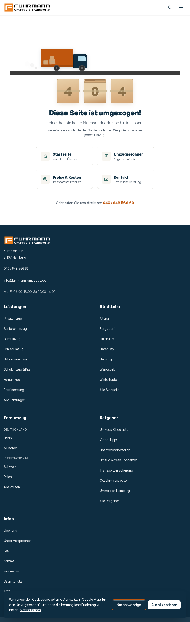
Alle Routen (12, 487)
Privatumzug (13, 318)
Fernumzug (12, 379)
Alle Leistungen (15, 400)
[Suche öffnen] (170, 7)
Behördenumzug (16, 359)
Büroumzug (12, 339)
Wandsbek (107, 369)
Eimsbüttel (107, 339)
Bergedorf (107, 329)
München (11, 448)
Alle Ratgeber (109, 501)
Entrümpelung (14, 390)
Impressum (11, 571)
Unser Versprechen (18, 541)
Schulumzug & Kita (17, 369)
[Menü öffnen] (181, 7)
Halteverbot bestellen (115, 450)
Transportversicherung (116, 470)
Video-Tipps (108, 440)
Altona (104, 318)
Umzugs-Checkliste (114, 429)
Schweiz (10, 467)
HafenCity (107, 349)
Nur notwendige (129, 605)
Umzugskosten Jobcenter (118, 460)
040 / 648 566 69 (118, 202)
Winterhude (108, 379)
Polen (8, 477)
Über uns (10, 530)
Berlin (8, 438)
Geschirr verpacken (114, 480)
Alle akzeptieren (164, 605)
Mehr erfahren (30, 610)
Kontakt (9, 561)
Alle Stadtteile (109, 390)
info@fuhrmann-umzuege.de (25, 280)
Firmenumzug (14, 349)
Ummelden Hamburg (115, 491)
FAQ (7, 551)
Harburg (106, 359)
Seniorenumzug (15, 329)
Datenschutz (13, 581)
